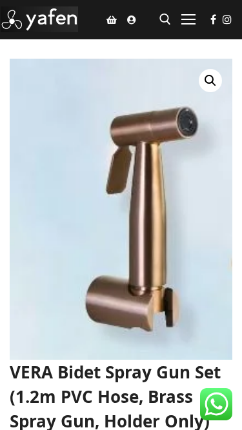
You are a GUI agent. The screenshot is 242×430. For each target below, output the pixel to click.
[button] (210, 80)
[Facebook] (213, 19)
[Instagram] (227, 19)
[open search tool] (165, 19)
